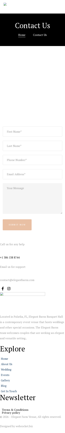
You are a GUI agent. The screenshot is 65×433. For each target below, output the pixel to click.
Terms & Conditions (15, 410)
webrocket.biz (24, 426)
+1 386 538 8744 (10, 257)
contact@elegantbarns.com (17, 280)
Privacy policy (11, 413)
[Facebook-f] (3, 288)
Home (21, 35)
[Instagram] (9, 288)
